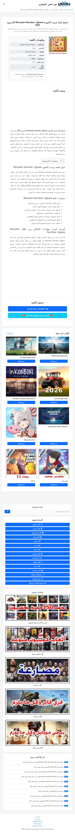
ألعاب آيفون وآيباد (37, 533)
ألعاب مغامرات (36, 570)
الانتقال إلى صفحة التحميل (36, 309)
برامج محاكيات (36, 579)
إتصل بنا (37, 817)
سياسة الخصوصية (37, 826)
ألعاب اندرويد (37, 528)
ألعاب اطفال (36, 562)
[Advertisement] (37, 108)
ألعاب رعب (37, 545)
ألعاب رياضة (37, 549)
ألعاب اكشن (37, 541)
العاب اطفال (63, 9)
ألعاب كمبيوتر (36, 524)
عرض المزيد (10, 333)
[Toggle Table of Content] (61, 161)
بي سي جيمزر (48, 4)
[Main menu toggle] (4, 4)
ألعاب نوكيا (37, 537)
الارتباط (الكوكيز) (37, 821)
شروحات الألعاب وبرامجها (36, 583)
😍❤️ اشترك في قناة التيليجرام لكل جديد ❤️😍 (37, 315)
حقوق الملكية (37, 823)
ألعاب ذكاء (37, 566)
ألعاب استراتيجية (37, 558)
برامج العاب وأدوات (36, 575)
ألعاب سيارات (37, 554)
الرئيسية (70, 9)
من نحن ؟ (37, 819)
